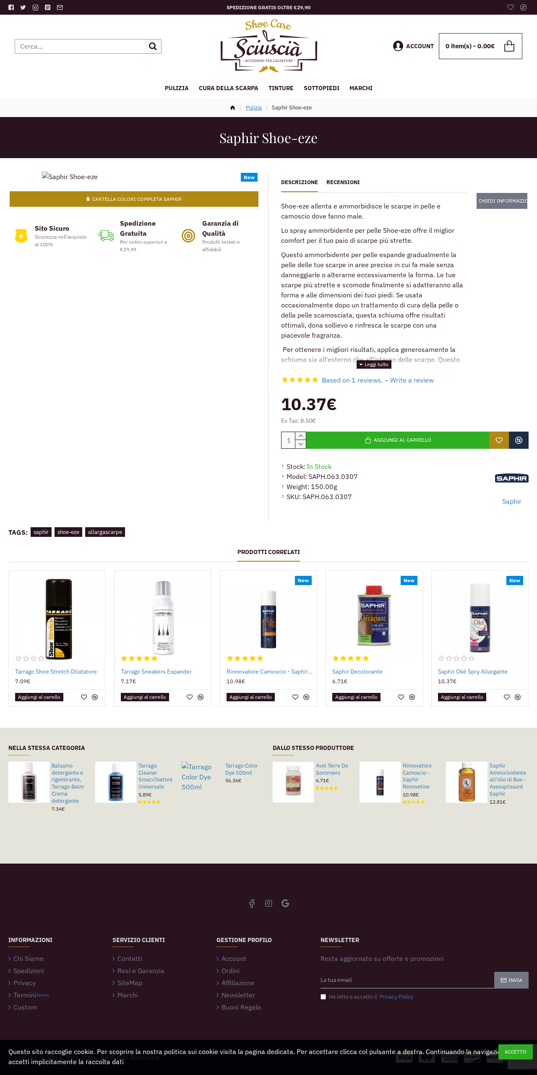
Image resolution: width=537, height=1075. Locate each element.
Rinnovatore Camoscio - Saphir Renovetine (270, 671)
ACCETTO (516, 1052)
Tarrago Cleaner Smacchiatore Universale (155, 777)
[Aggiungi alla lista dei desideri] (499, 440)
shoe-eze (68, 532)
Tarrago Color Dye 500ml (241, 769)
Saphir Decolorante (357, 671)
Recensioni (343, 182)
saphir (41, 532)
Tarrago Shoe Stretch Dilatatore (56, 671)
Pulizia (254, 107)
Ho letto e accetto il (371, 996)
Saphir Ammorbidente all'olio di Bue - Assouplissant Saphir (508, 780)
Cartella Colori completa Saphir (137, 199)
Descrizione (299, 182)
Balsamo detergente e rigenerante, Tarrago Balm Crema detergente (68, 783)
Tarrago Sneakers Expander (156, 671)
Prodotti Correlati (268, 552)
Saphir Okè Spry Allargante (473, 671)
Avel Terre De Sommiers (332, 769)
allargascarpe (105, 532)
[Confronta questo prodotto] (519, 440)
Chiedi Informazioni (503, 201)
